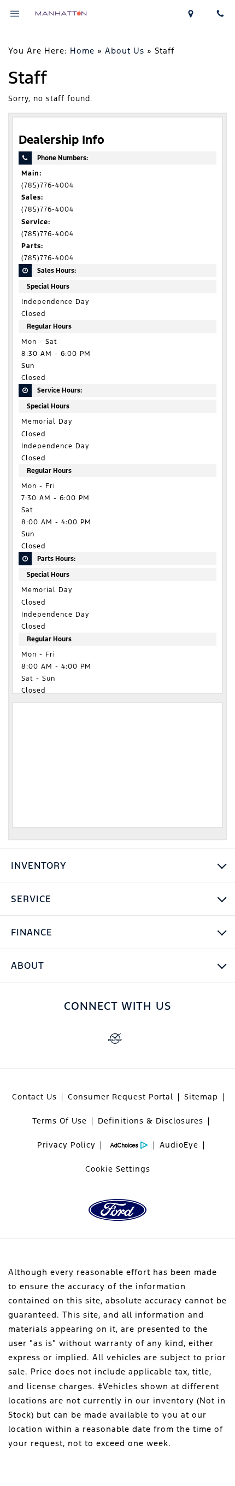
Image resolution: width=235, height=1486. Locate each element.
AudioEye (179, 1145)
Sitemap (201, 1097)
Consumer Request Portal (120, 1097)
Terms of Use (59, 1121)
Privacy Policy (66, 1145)
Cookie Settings (117, 1169)
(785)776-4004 (47, 185)
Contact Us (34, 1097)
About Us (124, 50)
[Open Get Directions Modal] (191, 13)
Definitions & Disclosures (150, 1121)
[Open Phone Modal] (220, 13)
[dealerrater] (115, 1039)
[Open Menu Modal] (15, 13)
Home (82, 50)
